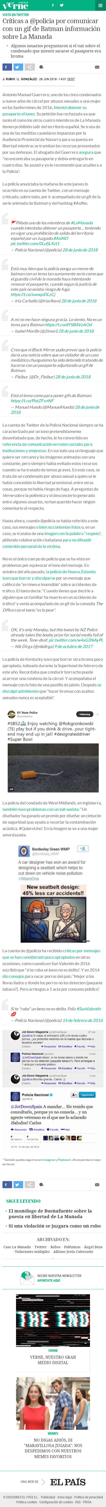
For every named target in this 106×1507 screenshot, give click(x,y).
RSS (78, 1502)
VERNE (53, 1350)
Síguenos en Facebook (53, 4)
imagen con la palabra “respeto (71, 533)
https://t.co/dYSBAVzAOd (68, 324)
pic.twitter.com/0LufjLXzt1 (35, 243)
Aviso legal (64, 1497)
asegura (86, 152)
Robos (55, 1247)
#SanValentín (88, 1008)
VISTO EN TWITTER (15, 14)
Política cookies (26, 1502)
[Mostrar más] (53, 1258)
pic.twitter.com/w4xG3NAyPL (76, 640)
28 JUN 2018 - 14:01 (57, 79)
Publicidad (48, 1497)
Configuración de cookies (56, 1502)
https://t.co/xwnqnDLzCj (33, 294)
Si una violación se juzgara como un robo (55, 1226)
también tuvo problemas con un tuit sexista (40, 809)
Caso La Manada (17, 1247)
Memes (53, 1433)
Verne (15, 5)
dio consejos (13, 976)
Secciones (100, 5)
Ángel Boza (93, 1247)
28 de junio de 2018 (80, 249)
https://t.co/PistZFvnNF (32, 400)
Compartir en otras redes (30, 67)
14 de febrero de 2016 (82, 1020)
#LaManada (82, 222)
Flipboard (64, 1159)
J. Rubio (8, 79)
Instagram (48, 1159)
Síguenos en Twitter (61, 4)
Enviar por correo (97, 67)
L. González (27, 79)
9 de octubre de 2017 (73, 646)
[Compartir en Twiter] (18, 67)
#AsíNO (60, 238)
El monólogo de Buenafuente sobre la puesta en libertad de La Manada (50, 1213)
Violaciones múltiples (32, 1252)
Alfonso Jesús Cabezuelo (73, 1252)
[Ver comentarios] (42, 67)
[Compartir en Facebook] (7, 67)
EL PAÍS (68, 1482)
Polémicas (72, 1247)
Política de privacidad (88, 1497)
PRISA (87, 1502)
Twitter (41, 1247)
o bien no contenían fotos (58, 527)
